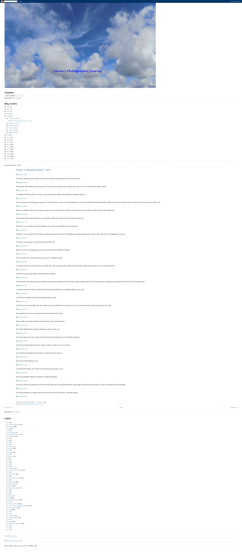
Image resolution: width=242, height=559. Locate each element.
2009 (8, 156)
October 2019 (13, 123)
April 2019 (12, 130)
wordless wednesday (14, 523)
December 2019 (14, 118)
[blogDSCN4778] (22, 301)
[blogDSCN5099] (22, 396)
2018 (8, 135)
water (41, 404)
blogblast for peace (13, 434)
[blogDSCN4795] (22, 309)
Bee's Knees (12, 432)
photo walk (29, 404)
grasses (10, 452)
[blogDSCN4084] (22, 206)
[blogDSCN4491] (22, 238)
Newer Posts (8, 407)
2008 (8, 158)
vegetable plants (13, 518)
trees (37, 404)
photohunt (11, 484)
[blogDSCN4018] (22, 175)
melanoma (11, 468)
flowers (10, 448)
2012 (8, 149)
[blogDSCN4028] (22, 182)
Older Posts (234, 407)
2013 (8, 147)
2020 (8, 114)
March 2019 (12, 133)
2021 (8, 111)
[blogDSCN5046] (22, 365)
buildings (11, 436)
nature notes (12, 474)
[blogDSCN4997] (22, 349)
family (10, 446)
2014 (8, 144)
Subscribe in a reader (11, 536)
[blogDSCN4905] (22, 325)
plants (10, 486)
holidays (10, 456)
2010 (8, 154)
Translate (18, 98)
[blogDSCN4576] (22, 254)
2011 (8, 151)
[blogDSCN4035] (22, 190)
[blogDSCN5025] (22, 357)
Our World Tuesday (14, 478)
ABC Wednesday (13, 424)
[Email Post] (44, 402)
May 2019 (12, 128)
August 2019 (13, 125)
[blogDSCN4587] (22, 262)
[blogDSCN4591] (22, 270)
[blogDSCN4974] (22, 341)
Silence (10, 496)
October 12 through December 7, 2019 (19, 121)
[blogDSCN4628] (22, 278)
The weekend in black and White (18, 506)
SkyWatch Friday (13, 500)
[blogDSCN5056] (22, 373)
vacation (10, 516)
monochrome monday (14, 470)
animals (23, 404)
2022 (8, 109)
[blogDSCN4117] (22, 222)
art (9, 428)
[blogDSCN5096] (22, 389)
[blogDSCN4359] (22, 230)
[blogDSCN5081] (22, 381)
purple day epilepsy (14, 488)
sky (35, 404)
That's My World (13, 504)
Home (121, 407)
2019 (8, 116)
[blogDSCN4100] (22, 214)
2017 (8, 137)
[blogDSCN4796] (22, 317)
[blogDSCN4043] (22, 198)
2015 (8, 142)
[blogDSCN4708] (22, 293)
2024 (8, 107)
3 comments (39, 402)
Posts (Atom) (17, 412)
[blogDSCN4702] (22, 285)
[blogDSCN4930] (22, 333)
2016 (8, 140)
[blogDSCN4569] (22, 246)
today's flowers (12, 508)
